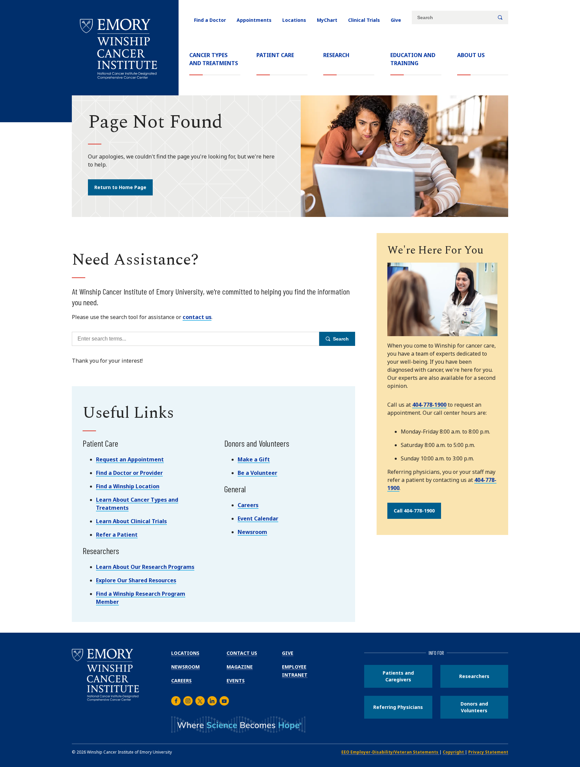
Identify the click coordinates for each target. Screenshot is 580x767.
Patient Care (275, 55)
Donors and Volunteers (474, 707)
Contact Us (242, 653)
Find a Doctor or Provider (129, 473)
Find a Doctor (210, 20)
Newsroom (252, 532)
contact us (197, 317)
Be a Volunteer (257, 473)
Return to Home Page (120, 187)
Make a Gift (254, 459)
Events (236, 680)
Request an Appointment (130, 459)
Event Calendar (258, 518)
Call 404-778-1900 (414, 510)
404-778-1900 (429, 404)
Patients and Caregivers (398, 676)
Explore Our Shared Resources (136, 580)
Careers (248, 505)
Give (396, 20)
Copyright (454, 752)
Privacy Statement (488, 752)
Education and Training (412, 59)
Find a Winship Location (127, 486)
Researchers (474, 676)
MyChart (327, 20)
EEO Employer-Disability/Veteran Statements (390, 752)
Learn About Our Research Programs (145, 567)
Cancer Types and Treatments (213, 59)
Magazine (240, 667)
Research (336, 55)
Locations (294, 20)
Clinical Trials (364, 20)
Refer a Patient (117, 534)
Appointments (254, 20)
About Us (471, 55)
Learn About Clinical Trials (131, 521)
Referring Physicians (398, 707)
